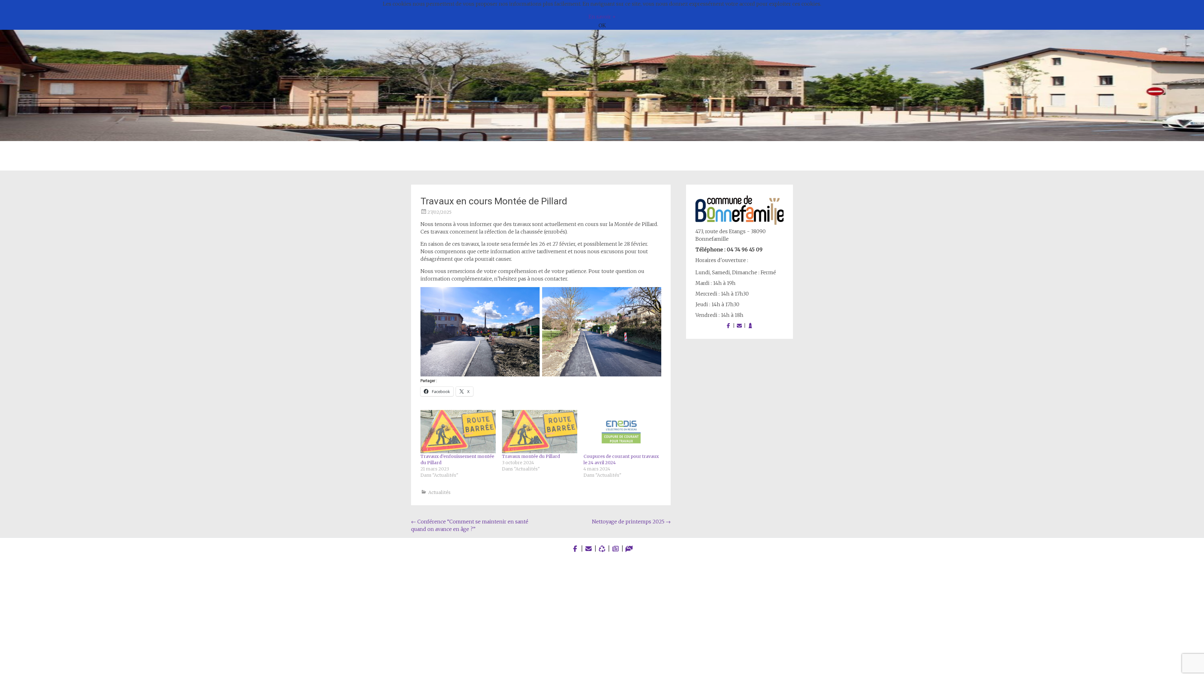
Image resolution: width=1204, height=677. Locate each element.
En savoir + (602, 16)
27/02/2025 (439, 212)
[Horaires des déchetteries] (602, 549)
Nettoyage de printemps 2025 (631, 521)
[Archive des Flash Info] (616, 549)
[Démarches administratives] (629, 549)
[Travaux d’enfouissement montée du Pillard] (458, 431)
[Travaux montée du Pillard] (539, 431)
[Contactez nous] (739, 326)
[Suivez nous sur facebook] (728, 326)
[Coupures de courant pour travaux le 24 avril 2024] (621, 431)
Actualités (439, 492)
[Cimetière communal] (750, 326)
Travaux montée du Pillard (531, 456)
